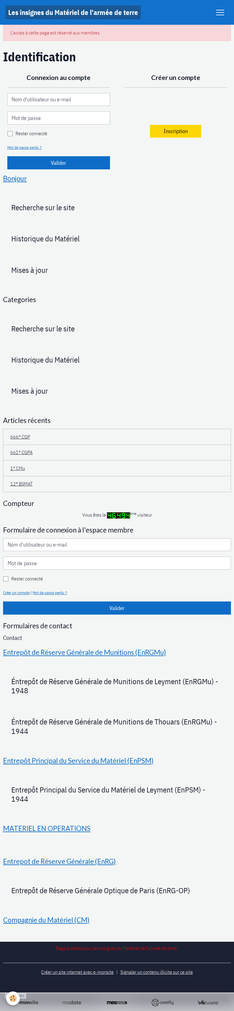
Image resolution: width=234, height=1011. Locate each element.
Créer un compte (16, 592)
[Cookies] (13, 998)
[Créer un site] (26, 1002)
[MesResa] (117, 1002)
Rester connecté (31, 133)
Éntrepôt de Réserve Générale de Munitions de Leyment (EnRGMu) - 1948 (114, 686)
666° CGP (20, 437)
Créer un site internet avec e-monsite (77, 972)
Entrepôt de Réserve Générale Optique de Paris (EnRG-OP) (100, 890)
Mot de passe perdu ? (24, 147)
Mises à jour (29, 270)
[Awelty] (162, 1002)
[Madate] (71, 1002)
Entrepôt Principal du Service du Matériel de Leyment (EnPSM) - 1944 (108, 794)
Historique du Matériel (45, 238)
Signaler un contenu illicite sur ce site (156, 972)
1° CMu (17, 468)
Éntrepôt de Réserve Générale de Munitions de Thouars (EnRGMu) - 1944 (114, 726)
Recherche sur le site (43, 207)
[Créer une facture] (207, 1002)
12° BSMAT (21, 484)
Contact (12, 637)
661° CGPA (21, 452)
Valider (58, 162)
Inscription (176, 131)
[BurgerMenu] (220, 12)
